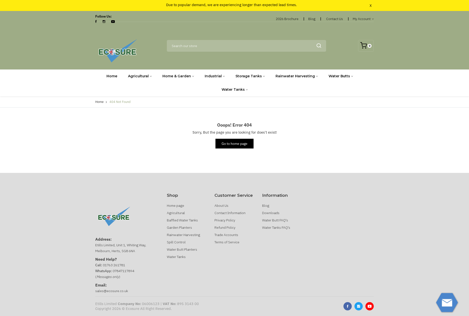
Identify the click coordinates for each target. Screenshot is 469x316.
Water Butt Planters (182, 249)
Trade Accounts (226, 235)
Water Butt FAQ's (275, 220)
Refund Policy (224, 227)
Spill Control (176, 242)
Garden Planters (179, 227)
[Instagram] (104, 21)
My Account (362, 19)
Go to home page (234, 143)
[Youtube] (369, 306)
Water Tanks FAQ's (276, 227)
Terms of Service (226, 242)
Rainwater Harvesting (295, 76)
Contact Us (334, 19)
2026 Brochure (287, 19)
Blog (311, 19)
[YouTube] (113, 21)
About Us (221, 205)
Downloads (270, 213)
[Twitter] (358, 306)
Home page (175, 205)
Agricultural (138, 76)
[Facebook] (96, 21)
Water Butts (339, 76)
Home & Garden (176, 76)
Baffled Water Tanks (182, 220)
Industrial (213, 76)
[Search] (318, 46)
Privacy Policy (224, 220)
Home (112, 76)
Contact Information (229, 213)
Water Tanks (233, 89)
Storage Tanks (248, 76)
